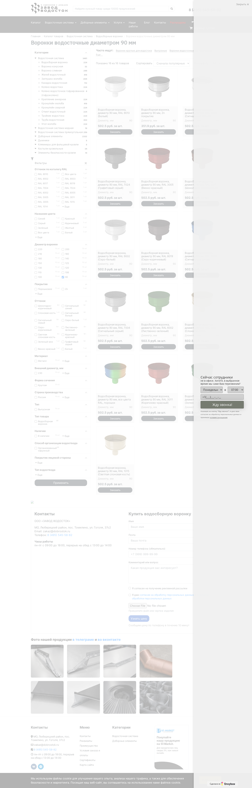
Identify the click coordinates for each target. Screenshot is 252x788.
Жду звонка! (222, 404)
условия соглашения (218, 417)
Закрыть (241, 4)
